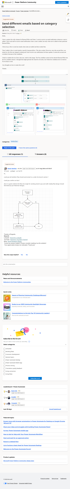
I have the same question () (28, 148)
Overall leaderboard (55, 409)
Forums (18, 11)
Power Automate (25, 11)
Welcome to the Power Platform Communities (17, 282)
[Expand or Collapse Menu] (2, 6)
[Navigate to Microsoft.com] (6, 2)
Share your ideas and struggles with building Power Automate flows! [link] (26, 427)
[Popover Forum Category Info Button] (29, 342)
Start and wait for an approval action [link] (16, 438)
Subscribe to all (35, 378)
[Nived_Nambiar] (5, 168)
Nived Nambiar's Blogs (15, 241)
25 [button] (21, 33)
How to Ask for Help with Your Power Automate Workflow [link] (23, 434)
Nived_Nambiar (12, 168)
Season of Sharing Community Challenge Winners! (29, 295)
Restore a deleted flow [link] (11, 442)
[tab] (15, 155)
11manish (14, 403)
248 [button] (19, 390)
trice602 (13, 397)
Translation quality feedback (14, 368)
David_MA (14, 391)
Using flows (9, 374)
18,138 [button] (20, 168)
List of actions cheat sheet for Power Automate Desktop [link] (22, 445)
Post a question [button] (61, 2)
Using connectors (11, 371)
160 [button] (18, 397)
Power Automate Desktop (13, 360)
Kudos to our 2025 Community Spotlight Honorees (29, 304)
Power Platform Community (25, 2)
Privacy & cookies (45, 478)
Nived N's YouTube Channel (19, 239)
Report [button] (28, 30)
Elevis (18, 33)
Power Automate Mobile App (14, 363)
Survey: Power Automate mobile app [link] (15, 431)
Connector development (13, 354)
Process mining (10, 365)
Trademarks (63, 478)
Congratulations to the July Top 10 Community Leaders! (31, 313)
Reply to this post (9, 148)
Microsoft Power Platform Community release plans (18, 461)
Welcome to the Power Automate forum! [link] (17, 449)
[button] (62, 3)
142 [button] (19, 403)
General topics (10, 357)
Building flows (14, 141)
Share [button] (21, 30)
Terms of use (55, 478)
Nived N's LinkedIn (16, 238)
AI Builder (9, 348)
